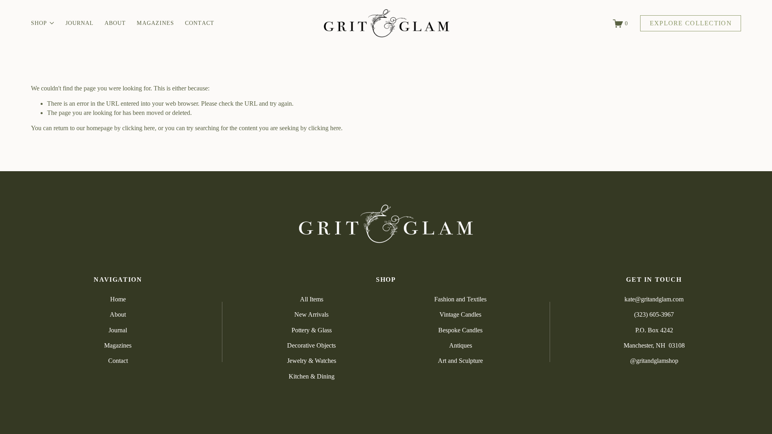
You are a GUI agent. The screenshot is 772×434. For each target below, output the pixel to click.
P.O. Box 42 (651, 330)
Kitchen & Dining (312, 376)
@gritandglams (649, 360)
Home (118, 299)
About (115, 23)
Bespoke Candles (460, 330)
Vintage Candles (460, 314)
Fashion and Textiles (460, 299)
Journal (80, 23)
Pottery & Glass (312, 330)
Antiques (460, 345)
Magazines (155, 23)
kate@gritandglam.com (654, 299)
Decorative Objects (311, 345)
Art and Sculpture (460, 360)
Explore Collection (691, 23)
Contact (199, 23)
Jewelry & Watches (311, 360)
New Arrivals (311, 314)
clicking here (138, 128)
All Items (311, 299)
